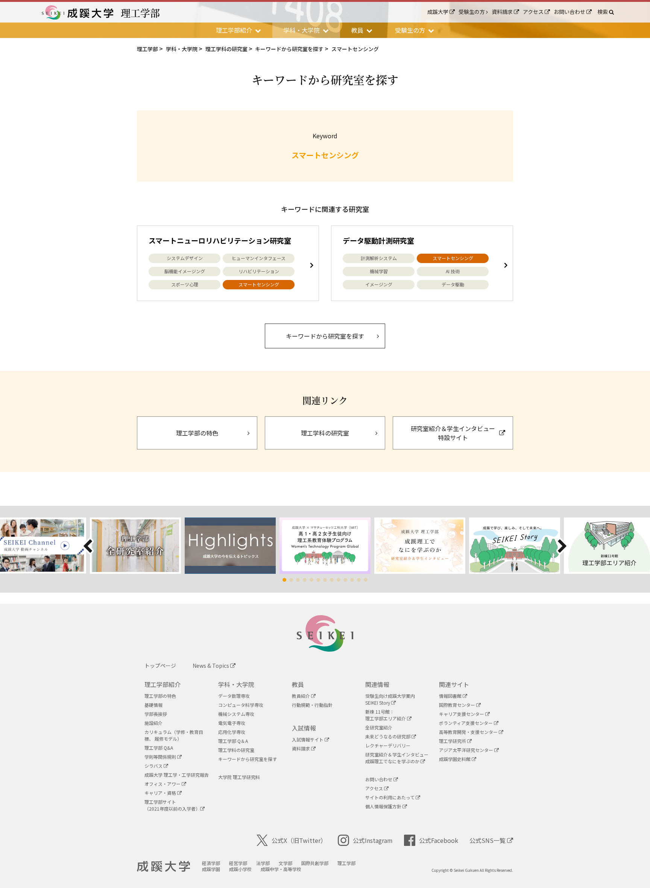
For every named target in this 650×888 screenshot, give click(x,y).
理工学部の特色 (160, 696)
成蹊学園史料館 (455, 759)
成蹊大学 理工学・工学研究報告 (176, 775)
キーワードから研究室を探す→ (325, 336)
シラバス (154, 765)
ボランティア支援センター (466, 723)
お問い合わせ (570, 11)
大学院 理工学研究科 (239, 777)
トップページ (160, 665)
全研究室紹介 (378, 727)
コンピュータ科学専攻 (240, 705)
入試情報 (304, 727)
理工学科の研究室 (236, 750)
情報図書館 (451, 696)
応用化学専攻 (231, 732)
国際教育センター (457, 705)
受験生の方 (472, 11)
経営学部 (238, 863)
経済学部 (211, 863)
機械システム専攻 (236, 714)
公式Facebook (438, 840)
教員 (298, 684)
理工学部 (346, 863)
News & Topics (211, 665)
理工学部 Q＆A (233, 741)
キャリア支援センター (462, 714)
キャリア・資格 (160, 793)
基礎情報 (153, 705)
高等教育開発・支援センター (469, 732)
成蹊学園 (211, 869)
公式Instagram (373, 840)
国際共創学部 (314, 863)
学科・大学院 (236, 684)
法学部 (263, 863)
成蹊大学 (438, 11)
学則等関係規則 (160, 756)
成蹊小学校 (240, 869)
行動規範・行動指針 (312, 705)
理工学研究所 (453, 741)
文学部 (285, 863)
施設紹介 (153, 723)
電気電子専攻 (231, 723)
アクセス (534, 11)
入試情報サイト (308, 739)
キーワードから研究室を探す (247, 759)
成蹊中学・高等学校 (281, 869)
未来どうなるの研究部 (388, 736)
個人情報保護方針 (383, 806)
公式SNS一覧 (488, 840)
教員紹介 (301, 696)
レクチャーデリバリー (387, 745)
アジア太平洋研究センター (466, 750)
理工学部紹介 (162, 684)
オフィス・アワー (163, 784)
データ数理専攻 (234, 696)
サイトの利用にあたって (390, 797)
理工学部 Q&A (158, 747)
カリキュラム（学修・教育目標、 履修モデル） (173, 735)
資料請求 (503, 11)
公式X (299, 840)
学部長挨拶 (155, 714)
